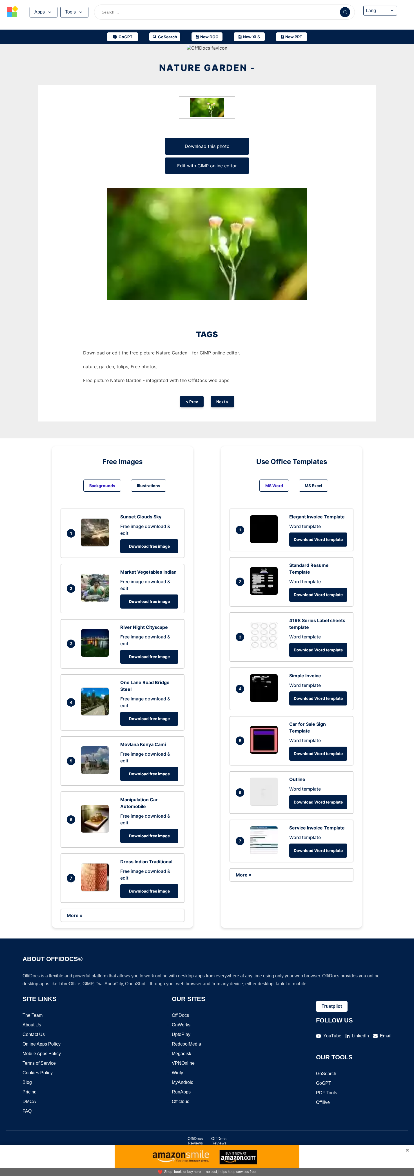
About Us (32, 1024)
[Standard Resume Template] (265, 593)
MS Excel (313, 485)
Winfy (177, 1072)
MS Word (274, 485)
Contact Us (34, 1034)
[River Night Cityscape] (96, 655)
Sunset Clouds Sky (140, 517)
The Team (33, 1015)
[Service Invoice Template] (265, 852)
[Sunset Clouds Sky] (96, 545)
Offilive (323, 1102)
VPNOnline (183, 1063)
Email (385, 1035)
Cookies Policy (38, 1072)
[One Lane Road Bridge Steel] (96, 714)
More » (75, 915)
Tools (70, 12)
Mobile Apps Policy (42, 1053)
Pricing (30, 1092)
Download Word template (318, 539)
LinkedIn (360, 1035)
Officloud (181, 1101)
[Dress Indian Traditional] (96, 890)
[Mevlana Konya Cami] (96, 772)
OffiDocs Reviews (195, 1140)
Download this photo (207, 146)
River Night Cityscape (144, 627)
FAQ (27, 1111)
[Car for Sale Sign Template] (265, 752)
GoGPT (323, 1083)
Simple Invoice (305, 675)
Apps (39, 12)
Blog (27, 1082)
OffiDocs (180, 1015)
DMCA (29, 1101)
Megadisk (181, 1053)
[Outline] (265, 804)
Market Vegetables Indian (148, 572)
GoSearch (326, 1073)
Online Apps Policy (42, 1044)
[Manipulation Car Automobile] (96, 831)
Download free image (149, 546)
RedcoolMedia (186, 1044)
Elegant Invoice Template (317, 517)
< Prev (192, 401)
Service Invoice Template (317, 828)
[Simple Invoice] (265, 700)
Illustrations (148, 485)
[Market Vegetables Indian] (96, 600)
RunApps (181, 1092)
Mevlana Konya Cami (143, 744)
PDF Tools (326, 1092)
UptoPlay (181, 1034)
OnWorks (181, 1024)
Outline (297, 779)
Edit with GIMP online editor (207, 165)
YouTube (332, 1035)
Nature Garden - (207, 67)
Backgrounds (102, 485)
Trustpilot (332, 1006)
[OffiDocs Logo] (13, 12)
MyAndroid (182, 1082)
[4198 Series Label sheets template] (265, 648)
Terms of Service (39, 1063)
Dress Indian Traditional (146, 861)
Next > (222, 401)
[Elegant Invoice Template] (265, 541)
